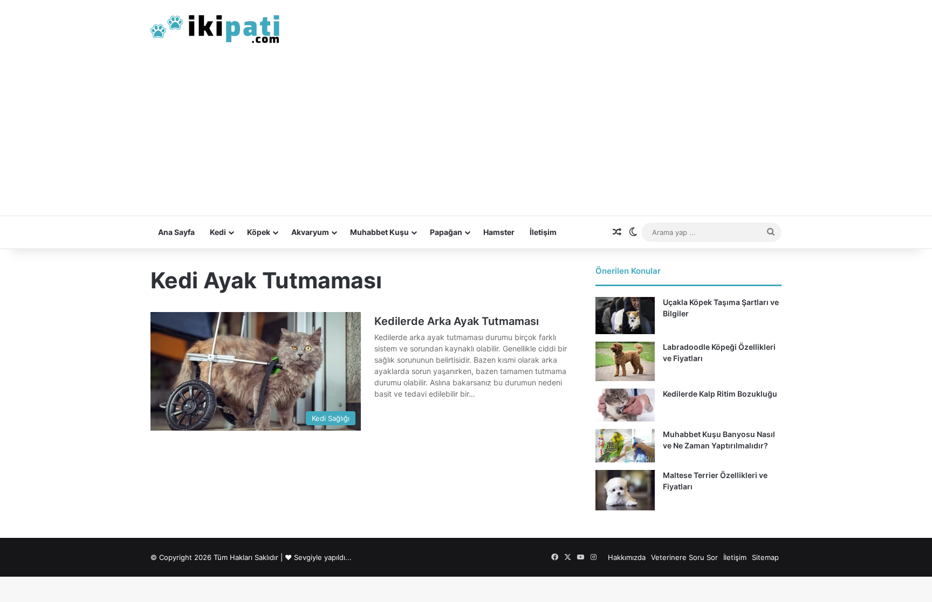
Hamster (499, 232)
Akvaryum (310, 232)
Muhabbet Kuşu (379, 232)
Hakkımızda (627, 557)
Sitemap (765, 557)
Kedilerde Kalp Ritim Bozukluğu (720, 393)
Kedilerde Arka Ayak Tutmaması (456, 321)
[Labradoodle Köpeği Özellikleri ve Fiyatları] (625, 361)
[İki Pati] (215, 27)
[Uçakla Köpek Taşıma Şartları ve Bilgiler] (625, 315)
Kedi (218, 232)
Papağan (446, 232)
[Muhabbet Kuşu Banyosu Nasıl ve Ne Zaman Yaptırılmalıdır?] (625, 445)
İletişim (543, 232)
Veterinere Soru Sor (684, 557)
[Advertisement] (466, 134)
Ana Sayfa (176, 232)
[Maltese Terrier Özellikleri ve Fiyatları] (625, 490)
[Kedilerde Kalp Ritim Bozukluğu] (625, 405)
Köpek (258, 232)
